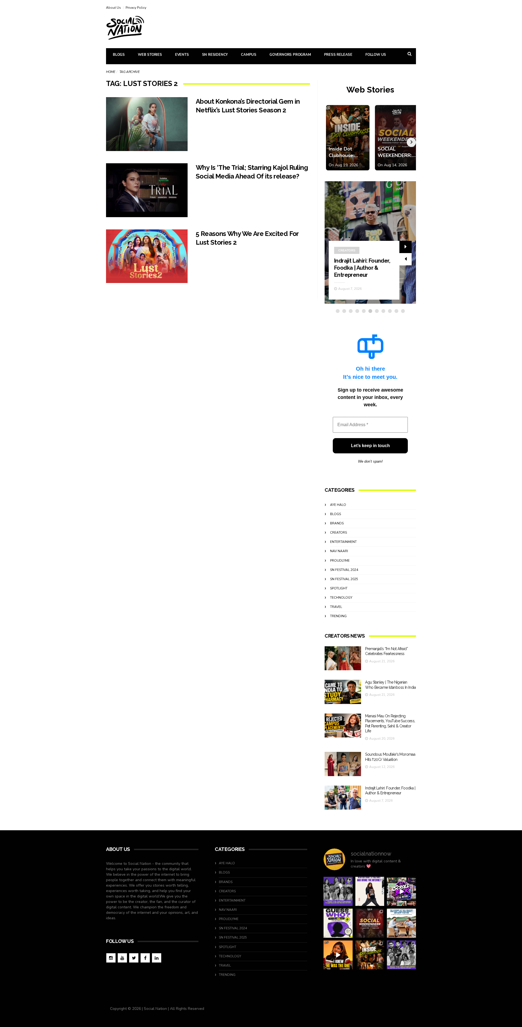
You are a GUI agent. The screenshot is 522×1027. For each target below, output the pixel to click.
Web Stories (150, 54)
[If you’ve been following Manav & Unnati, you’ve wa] (401, 923)
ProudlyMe (340, 560)
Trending (338, 616)
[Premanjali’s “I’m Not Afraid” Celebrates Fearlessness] (343, 658)
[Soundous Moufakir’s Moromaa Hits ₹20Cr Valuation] (343, 764)
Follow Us (375, 54)
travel (336, 607)
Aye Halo (338, 505)
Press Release (338, 54)
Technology (341, 597)
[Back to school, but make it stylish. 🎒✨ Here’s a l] (369, 955)
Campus (248, 54)
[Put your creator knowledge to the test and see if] (338, 923)
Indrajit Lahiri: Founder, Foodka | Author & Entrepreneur (362, 267)
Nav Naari (339, 551)
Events (182, 54)
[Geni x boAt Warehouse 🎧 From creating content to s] (369, 891)
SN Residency (215, 54)
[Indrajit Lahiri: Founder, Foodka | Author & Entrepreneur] (343, 798)
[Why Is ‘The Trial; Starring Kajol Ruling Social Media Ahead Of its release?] (147, 190)
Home (110, 72)
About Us (113, 7)
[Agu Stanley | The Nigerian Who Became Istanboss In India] (343, 692)
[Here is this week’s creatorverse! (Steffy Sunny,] (338, 891)
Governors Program (290, 54)
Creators (346, 250)
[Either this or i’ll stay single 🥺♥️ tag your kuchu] (338, 955)
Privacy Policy (136, 7)
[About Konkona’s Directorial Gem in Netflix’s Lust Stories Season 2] (147, 124)
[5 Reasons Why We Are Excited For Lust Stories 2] (147, 256)
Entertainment (343, 542)
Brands (337, 523)
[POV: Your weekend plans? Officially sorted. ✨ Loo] (369, 923)
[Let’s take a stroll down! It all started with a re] (401, 891)
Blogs (119, 54)
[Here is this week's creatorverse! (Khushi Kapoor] (401, 955)
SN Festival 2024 (344, 570)
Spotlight (338, 588)
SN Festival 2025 (344, 579)
